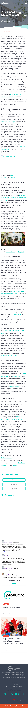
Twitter (14, 465)
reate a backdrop (15, 386)
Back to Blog (6, 31)
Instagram (4, 465)
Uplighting (17, 314)
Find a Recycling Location (14, 706)
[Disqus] (14, 518)
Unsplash (12, 178)
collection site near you (9, 356)
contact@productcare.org (14, 690)
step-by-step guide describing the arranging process (13, 197)
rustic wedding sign (8, 122)
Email (15, 488)
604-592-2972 (14, 685)
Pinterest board (6, 458)
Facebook (21, 463)
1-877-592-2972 (17, 687)
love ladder (16, 376)
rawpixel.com (10, 252)
